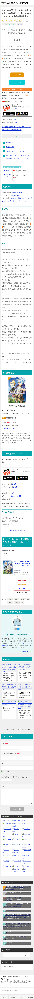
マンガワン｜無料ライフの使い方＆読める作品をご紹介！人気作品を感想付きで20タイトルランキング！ (17, 925)
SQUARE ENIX (25, 599)
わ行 (8, 931)
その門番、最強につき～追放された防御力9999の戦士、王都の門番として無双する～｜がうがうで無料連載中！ (25, 714)
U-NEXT (6, 171)
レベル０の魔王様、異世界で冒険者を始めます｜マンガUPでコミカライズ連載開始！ (25, 695)
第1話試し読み (17, 74)
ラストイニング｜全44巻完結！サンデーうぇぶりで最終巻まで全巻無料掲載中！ (16, 903)
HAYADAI (12, 428)
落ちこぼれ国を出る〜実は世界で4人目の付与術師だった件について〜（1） (22, 563)
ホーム (4, 997)
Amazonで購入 (22, 584)
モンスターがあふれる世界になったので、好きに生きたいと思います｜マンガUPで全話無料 (25, 674)
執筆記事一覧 (26, 651)
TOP (12, 977)
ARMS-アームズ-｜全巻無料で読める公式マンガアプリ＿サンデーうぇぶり (25, 729)
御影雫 (6, 428)
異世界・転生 (12, 24)
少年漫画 (5, 24)
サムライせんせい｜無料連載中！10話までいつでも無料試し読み (9, 709)
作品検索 (13, 997)
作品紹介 (8, 142)
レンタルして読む (17, 82)
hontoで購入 (22, 588)
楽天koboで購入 (22, 580)
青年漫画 (20, 24)
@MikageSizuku (17, 192)
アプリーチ (14, 108)
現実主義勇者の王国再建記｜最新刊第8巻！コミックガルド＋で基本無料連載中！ (9, 695)
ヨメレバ (19, 570)
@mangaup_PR (16, 195)
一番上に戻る (29, 997)
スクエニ (10, 602)
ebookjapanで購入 (22, 592)
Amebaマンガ (7, 175)
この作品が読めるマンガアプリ (15, 151)
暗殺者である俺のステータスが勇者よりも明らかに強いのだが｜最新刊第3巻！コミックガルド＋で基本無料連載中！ (9, 677)
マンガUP (12, 493)
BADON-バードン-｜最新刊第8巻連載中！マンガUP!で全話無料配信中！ (10, 729)
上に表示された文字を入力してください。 (15, 777)
